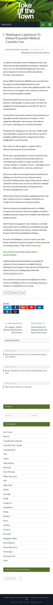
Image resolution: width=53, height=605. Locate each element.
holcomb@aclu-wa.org (14, 273)
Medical (46, 53)
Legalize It (7, 503)
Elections (7, 468)
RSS (26, 599)
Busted (6, 436)
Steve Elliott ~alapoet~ (17, 50)
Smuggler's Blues (10, 538)
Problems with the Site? (11, 597)
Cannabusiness (9, 450)
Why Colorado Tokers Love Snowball (19, 387)
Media (5, 512)
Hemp (5, 498)
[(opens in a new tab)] (26, 349)
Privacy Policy (24, 597)
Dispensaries (26, 53)
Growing (6, 494)
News (5, 521)
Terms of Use (44, 597)
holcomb (13, 293)
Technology (8, 552)
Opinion (6, 525)
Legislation (37, 53)
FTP (5, 481)
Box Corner (7, 432)
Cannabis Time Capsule (12, 445)
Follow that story (10, 476)
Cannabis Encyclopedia (12, 441)
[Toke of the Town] (29, 9)
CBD (5, 454)
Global (5, 490)
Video (5, 561)
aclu (5, 293)
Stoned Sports (9, 543)
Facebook (30, 286)
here (39, 245)
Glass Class (7, 485)
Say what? (7, 534)
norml (22, 293)
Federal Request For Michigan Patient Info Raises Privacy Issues (40, 330)
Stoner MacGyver (10, 547)
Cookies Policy (34, 597)
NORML (15, 245)
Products (7, 530)
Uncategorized (9, 556)
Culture (6, 459)
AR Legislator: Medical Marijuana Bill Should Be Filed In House (12, 330)
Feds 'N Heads (9, 472)
